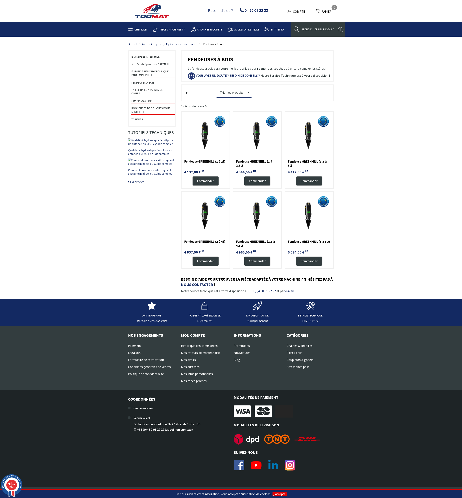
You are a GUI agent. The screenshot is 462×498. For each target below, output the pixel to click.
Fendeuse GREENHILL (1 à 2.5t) (254, 163)
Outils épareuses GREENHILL (154, 64)
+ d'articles (136, 182)
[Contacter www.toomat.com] (310, 309)
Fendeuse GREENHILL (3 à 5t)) (309, 241)
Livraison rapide (257, 315)
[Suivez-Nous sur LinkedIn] (273, 465)
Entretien (277, 29)
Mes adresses (190, 367)
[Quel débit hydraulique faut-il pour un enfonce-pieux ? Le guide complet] (152, 142)
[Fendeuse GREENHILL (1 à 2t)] (205, 135)
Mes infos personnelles (197, 374)
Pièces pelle (294, 353)
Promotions (242, 346)
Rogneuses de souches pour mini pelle (150, 109)
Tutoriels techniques (151, 132)
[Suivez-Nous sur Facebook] (239, 465)
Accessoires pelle (246, 29)
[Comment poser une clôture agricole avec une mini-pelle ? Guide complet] (152, 161)
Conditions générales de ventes (149, 367)
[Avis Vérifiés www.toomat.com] (152, 309)
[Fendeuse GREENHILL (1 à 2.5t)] (257, 135)
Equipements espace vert (180, 44)
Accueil (133, 44)
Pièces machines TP (172, 29)
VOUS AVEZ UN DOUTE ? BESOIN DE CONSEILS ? (227, 76)
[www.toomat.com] (152, 11)
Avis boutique (151, 315)
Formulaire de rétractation (146, 360)
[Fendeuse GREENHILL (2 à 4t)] (205, 215)
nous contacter (197, 284)
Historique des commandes (199, 346)
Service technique (310, 315)
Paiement (134, 346)
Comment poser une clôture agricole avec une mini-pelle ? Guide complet (150, 171)
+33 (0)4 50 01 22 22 (262, 291)
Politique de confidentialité (146, 374)
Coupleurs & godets (300, 360)
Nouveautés (242, 353)
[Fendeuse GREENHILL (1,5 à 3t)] (309, 135)
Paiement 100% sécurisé (205, 315)
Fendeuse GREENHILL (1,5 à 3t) (307, 163)
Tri (186, 93)
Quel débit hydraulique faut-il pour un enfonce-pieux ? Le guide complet (151, 152)
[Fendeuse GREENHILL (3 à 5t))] (309, 215)
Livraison (134, 353)
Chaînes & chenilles (300, 346)
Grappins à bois (141, 101)
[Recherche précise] (340, 29)
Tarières (137, 119)
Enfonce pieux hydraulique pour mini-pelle (150, 73)
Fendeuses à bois (142, 82)
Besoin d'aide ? (220, 10)
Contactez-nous (143, 408)
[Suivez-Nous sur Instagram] (290, 465)
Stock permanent (257, 321)
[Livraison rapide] (257, 309)
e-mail (289, 291)
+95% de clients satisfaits (152, 321)
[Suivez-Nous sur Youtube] (256, 465)
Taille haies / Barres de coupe (147, 91)
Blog (237, 360)
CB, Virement (204, 321)
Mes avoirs (188, 360)
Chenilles (141, 29)
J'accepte (280, 494)
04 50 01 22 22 (310, 321)
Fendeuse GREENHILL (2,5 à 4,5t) (255, 243)
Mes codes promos (194, 381)
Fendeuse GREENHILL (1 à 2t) (204, 161)
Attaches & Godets (210, 29)
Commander (205, 181)
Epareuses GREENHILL (145, 56)
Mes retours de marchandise (200, 353)
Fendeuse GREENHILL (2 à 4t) (204, 241)
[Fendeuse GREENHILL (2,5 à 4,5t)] (257, 215)
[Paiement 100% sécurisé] (204, 309)
